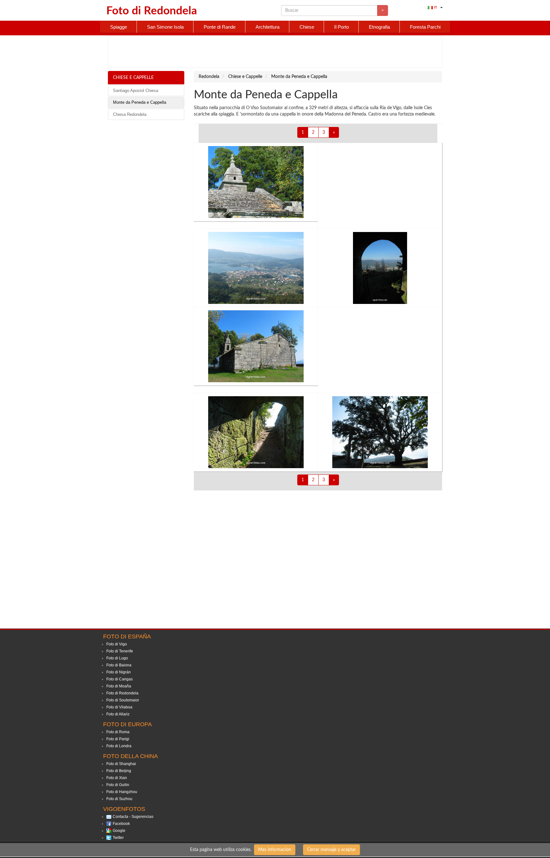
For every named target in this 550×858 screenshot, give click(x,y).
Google (119, 830)
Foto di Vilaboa (119, 707)
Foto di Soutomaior (122, 700)
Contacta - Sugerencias (133, 816)
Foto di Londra (118, 746)
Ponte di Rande (220, 27)
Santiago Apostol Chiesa (135, 90)
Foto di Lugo (117, 658)
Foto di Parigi (117, 739)
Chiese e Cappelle (133, 77)
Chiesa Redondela (129, 114)
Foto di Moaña (118, 686)
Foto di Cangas (119, 679)
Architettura (267, 27)
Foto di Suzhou (119, 799)
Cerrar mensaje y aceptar (331, 849)
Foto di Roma (118, 732)
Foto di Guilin (117, 785)
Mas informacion (274, 849)
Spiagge (118, 27)
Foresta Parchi (425, 27)
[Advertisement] (275, 51)
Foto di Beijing (118, 771)
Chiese (307, 27)
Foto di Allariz (118, 714)
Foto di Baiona (118, 665)
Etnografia (379, 27)
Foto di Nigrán (118, 672)
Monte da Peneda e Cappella (139, 102)
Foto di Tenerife (119, 651)
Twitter (118, 837)
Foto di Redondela (122, 693)
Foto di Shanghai (121, 764)
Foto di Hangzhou (121, 792)
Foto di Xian (116, 778)
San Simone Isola (165, 27)
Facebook (121, 823)
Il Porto (341, 27)
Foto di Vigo (116, 644)
